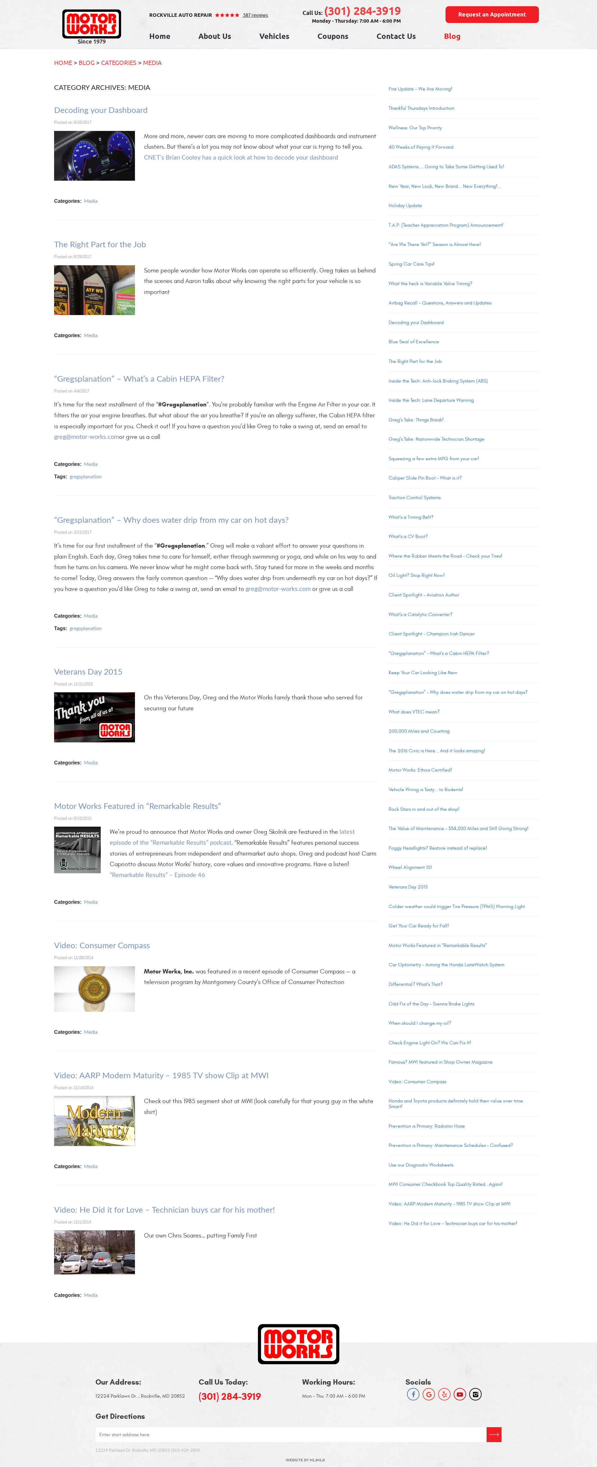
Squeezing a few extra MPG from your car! (434, 459)
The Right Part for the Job (100, 245)
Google (429, 1394)
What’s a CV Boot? (408, 536)
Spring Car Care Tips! (412, 264)
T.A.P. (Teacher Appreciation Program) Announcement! (446, 225)
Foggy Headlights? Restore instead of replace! (438, 848)
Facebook (413, 1394)
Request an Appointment (492, 15)
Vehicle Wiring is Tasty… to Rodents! (426, 789)
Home (159, 36)
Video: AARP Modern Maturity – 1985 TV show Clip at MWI (161, 1076)
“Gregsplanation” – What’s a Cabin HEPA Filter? (139, 379)
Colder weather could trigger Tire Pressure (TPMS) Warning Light (457, 906)
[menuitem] (159, 36)
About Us (214, 36)
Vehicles (274, 36)
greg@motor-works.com (86, 437)
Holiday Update (405, 205)
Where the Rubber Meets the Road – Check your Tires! (445, 556)
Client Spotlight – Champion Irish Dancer (432, 634)
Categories (119, 62)
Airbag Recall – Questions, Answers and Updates (440, 303)
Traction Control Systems (415, 497)
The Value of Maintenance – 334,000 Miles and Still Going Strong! (459, 828)
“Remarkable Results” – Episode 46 (157, 875)
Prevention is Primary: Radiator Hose (427, 1126)
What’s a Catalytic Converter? (420, 614)
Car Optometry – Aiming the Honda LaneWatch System (446, 965)
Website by (305, 1460)
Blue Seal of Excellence (414, 342)
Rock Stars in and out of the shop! (424, 809)
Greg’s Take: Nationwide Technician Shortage (436, 439)
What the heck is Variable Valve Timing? (430, 283)
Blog (452, 36)
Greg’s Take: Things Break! (416, 420)
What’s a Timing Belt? (411, 517)
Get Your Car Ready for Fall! (419, 926)
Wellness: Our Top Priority (415, 128)
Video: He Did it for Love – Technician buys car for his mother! (164, 1210)
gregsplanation (86, 476)
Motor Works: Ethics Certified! (420, 770)
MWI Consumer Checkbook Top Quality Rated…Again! (446, 1184)
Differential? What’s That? (416, 984)
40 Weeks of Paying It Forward (421, 147)
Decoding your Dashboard (101, 110)
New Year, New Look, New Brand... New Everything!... (445, 186)
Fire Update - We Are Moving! (420, 89)
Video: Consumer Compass (102, 946)
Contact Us (396, 36)
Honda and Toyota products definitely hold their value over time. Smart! (456, 1103)
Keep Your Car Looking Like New (423, 672)
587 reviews (255, 15)
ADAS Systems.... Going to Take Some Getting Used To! (446, 166)
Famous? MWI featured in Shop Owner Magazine (441, 1062)
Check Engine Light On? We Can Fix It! (430, 1043)
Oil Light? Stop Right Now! (417, 575)
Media (152, 62)
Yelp (444, 1394)
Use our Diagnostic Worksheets (421, 1165)
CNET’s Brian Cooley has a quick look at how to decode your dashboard (241, 158)
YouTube (460, 1394)
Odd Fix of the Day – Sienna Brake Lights (431, 1004)
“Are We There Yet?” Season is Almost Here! (435, 244)
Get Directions (494, 1434)
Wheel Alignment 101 (410, 867)
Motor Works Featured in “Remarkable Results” (137, 806)
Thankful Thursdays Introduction (421, 108)
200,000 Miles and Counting (419, 731)
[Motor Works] (91, 24)
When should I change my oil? (420, 1023)
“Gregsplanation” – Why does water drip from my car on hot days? (171, 520)
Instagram (475, 1394)
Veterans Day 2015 (88, 672)
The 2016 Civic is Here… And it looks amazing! (437, 751)
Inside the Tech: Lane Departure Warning (431, 400)
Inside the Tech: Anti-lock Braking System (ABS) (438, 381)
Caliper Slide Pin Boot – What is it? (425, 478)
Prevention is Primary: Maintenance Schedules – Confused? (451, 1145)
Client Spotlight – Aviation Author (424, 595)
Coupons (333, 36)
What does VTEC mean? (414, 712)
